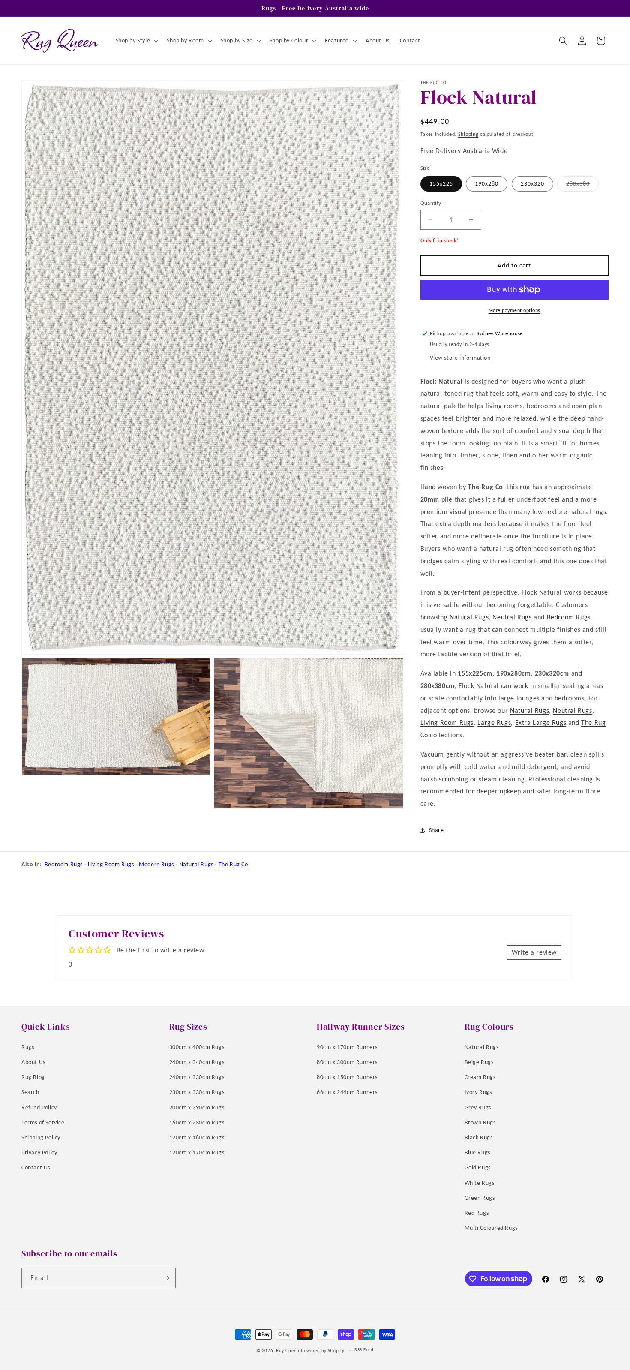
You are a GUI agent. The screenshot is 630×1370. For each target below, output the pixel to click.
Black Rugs (479, 1137)
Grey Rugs (478, 1107)
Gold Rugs (478, 1167)
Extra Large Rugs (541, 722)
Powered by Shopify (323, 1350)
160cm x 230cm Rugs (197, 1122)
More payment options (514, 310)
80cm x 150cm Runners (347, 1077)
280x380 (582, 186)
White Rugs (480, 1183)
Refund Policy (39, 1107)
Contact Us (35, 1167)
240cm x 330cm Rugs (197, 1077)
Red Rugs (477, 1213)
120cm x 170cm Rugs (197, 1152)
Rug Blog (33, 1077)
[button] (136, 41)
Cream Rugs (480, 1077)
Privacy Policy (39, 1152)
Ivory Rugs (478, 1092)
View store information (460, 357)
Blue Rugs (477, 1152)
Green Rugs (480, 1198)
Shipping (468, 134)
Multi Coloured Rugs (491, 1228)
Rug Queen (287, 1350)
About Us (33, 1062)
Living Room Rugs (447, 722)
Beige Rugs (479, 1062)
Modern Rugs (156, 864)
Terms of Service (43, 1122)
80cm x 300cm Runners (347, 1062)
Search (30, 1092)
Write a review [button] (534, 952)
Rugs (27, 1047)
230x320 (532, 183)
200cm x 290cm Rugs (197, 1107)
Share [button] (436, 830)
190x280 (486, 183)
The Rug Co (233, 864)
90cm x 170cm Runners (347, 1047)
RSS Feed (364, 1349)
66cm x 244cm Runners (347, 1092)
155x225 (441, 183)
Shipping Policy (40, 1137)
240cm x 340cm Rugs (197, 1062)
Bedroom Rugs (569, 617)
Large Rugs (494, 722)
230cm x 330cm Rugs (197, 1092)
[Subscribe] (165, 1278)
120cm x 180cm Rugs (197, 1137)
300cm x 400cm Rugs (197, 1047)
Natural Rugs (469, 617)
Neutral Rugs (511, 617)
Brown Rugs (480, 1122)
